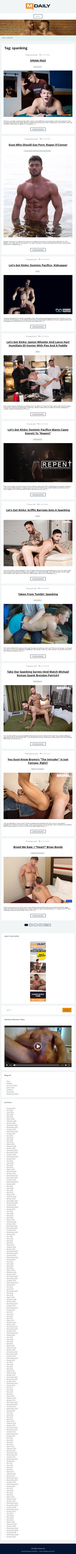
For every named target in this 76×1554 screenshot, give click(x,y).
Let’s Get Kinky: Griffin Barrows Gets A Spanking (38, 510)
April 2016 (9, 1343)
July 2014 (9, 1387)
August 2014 (10, 1385)
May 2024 (9, 1165)
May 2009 (9, 1518)
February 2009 (11, 1524)
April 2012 (9, 1444)
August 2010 (10, 1486)
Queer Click (10, 1087)
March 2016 (10, 1345)
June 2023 (10, 1188)
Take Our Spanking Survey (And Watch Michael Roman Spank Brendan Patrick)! (38, 673)
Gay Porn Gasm (11, 1085)
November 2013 (12, 1404)
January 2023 (11, 1198)
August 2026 (10, 1108)
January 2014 (10, 1400)
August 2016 (10, 1335)
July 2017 (9, 1312)
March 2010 (10, 1497)
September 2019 (12, 1282)
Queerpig (9, 1090)
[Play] (7, 1065)
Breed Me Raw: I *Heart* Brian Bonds (38, 847)
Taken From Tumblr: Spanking (38, 594)
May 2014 (9, 1392)
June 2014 (9, 1390)
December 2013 (12, 1402)
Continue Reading (39, 129)
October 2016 (11, 1331)
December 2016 (12, 1327)
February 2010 (11, 1499)
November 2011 (11, 1455)
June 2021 (9, 1238)
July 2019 (9, 1287)
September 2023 (12, 1182)
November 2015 (11, 1354)
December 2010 (12, 1478)
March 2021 (10, 1245)
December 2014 (12, 1377)
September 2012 (12, 1434)
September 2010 (12, 1484)
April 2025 (9, 1142)
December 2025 (12, 1125)
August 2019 (10, 1285)
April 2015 (9, 1369)
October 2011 (11, 1457)
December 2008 (12, 1528)
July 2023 (9, 1186)
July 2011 (9, 1463)
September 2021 (12, 1232)
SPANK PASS (38, 60)
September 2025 (12, 1131)
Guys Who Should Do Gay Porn (37, 151)
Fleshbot (9, 1083)
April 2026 (9, 1117)
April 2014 (9, 1394)
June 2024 (10, 1163)
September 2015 (12, 1358)
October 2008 (11, 1532)
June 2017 (9, 1314)
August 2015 (10, 1360)
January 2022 (11, 1224)
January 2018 (11, 1301)
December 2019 (12, 1276)
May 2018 (9, 1293)
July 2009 (9, 1513)
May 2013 (9, 1417)
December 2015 (11, 1352)
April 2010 (9, 1495)
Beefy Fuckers (37, 769)
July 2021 (9, 1236)
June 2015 (9, 1364)
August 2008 (11, 1537)
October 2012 (11, 1432)
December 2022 (12, 1201)
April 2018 (9, 1295)
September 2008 (12, 1534)
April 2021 (9, 1243)
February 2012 (11, 1448)
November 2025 (12, 1127)
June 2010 (10, 1490)
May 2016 (9, 1341)
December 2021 (12, 1226)
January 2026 (11, 1123)
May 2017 (9, 1316)
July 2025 (9, 1136)
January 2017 (10, 1324)
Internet (37, 600)
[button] (38, 1046)
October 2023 (11, 1180)
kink (37, 271)
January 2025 (10, 1148)
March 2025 (10, 1144)
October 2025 (11, 1129)
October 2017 (11, 1306)
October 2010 (11, 1482)
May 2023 (9, 1190)
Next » (47, 925)
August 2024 (10, 1159)
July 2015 (9, 1362)
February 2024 (11, 1171)
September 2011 (12, 1459)
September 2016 (12, 1333)
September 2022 (12, 1207)
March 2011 (10, 1471)
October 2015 (11, 1356)
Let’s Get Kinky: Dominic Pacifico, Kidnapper (38, 265)
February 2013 (11, 1423)
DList (8, 1081)
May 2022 (9, 1215)
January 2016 (10, 1350)
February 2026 (11, 1121)
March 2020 (10, 1270)
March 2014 (10, 1396)
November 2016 (12, 1329)
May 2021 (9, 1240)
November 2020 (12, 1253)
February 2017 (11, 1322)
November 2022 (12, 1203)
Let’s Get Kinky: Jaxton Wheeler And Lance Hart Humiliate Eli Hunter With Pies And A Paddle (38, 343)
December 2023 (12, 1175)
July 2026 (9, 1110)
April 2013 (9, 1419)
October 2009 (11, 1507)
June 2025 (9, 1138)
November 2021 (12, 1228)
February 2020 (11, 1272)
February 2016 (11, 1348)
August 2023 (10, 1184)
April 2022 (9, 1217)
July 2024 (9, 1161)
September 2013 (12, 1408)
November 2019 (12, 1278)
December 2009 (12, 1503)
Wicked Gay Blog (12, 1094)
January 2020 (11, 1274)
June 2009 (10, 1516)
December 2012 (12, 1427)
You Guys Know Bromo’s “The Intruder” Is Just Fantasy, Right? (38, 761)
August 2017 (10, 1310)
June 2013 (9, 1415)
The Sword (10, 1092)
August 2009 (11, 1511)
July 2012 (9, 1438)
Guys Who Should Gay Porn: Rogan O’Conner (38, 145)
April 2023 (9, 1192)
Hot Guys (37, 67)
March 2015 (10, 1371)
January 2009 (11, 1526)
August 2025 (10, 1133)
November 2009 (12, 1505)
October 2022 (11, 1205)
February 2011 (11, 1474)
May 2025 (9, 1140)
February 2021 (11, 1247)
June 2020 (10, 1264)
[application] (38, 1046)
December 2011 (11, 1453)
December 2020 (12, 1251)
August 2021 (10, 1234)
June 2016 (9, 1339)
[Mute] (66, 1065)
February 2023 (11, 1196)
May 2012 (9, 1442)
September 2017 (12, 1308)
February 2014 (11, 1398)
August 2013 (10, 1411)
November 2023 (12, 1177)
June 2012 (9, 1440)
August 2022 (10, 1209)
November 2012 (12, 1429)
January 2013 (10, 1425)
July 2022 (9, 1211)
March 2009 (10, 1522)
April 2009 (9, 1520)
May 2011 (9, 1467)
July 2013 (9, 1413)
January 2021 (10, 1249)
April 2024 (9, 1167)
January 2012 (10, 1450)
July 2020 (9, 1261)
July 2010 (9, 1488)
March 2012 (10, 1446)
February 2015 (11, 1373)
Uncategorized (37, 853)
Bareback (37, 439)
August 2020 (10, 1259)
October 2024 (11, 1154)
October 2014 (11, 1381)
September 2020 (12, 1257)
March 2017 (10, 1320)
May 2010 (9, 1492)
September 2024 (12, 1157)
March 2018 (10, 1297)
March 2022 (10, 1219)
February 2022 (11, 1222)
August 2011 (10, 1461)
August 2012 (10, 1436)
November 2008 (12, 1530)
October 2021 (11, 1230)
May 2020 (9, 1266)
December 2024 (12, 1150)
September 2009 (12, 1509)
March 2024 (10, 1169)
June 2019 (9, 1289)
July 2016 (9, 1337)
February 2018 (11, 1299)
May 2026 (9, 1115)
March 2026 (10, 1119)
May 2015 (9, 1366)
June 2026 (10, 1112)
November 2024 (12, 1152)
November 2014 (12, 1379)
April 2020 (9, 1268)
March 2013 (10, 1421)
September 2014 (12, 1383)
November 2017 (12, 1303)
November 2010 (12, 1480)
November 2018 (12, 1291)
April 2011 (9, 1469)
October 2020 (11, 1255)
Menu (38, 16)
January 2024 (11, 1173)
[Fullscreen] (69, 1065)
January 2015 (10, 1375)
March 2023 (10, 1194)
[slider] (36, 1065)
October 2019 (11, 1280)
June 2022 (10, 1213)
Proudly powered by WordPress (29, 1551)
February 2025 (11, 1146)
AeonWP (52, 1551)
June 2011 (9, 1465)
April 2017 (9, 1318)
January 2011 (10, 1476)
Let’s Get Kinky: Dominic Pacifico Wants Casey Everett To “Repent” (38, 431)
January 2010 (11, 1501)
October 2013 (11, 1406)
